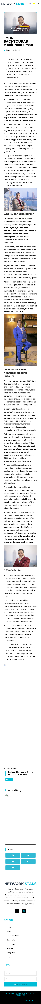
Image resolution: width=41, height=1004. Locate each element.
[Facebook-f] (17, 911)
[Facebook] (7, 779)
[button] (38, 4)
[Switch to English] (30, 3)
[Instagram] (11, 779)
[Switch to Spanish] (34, 3)
